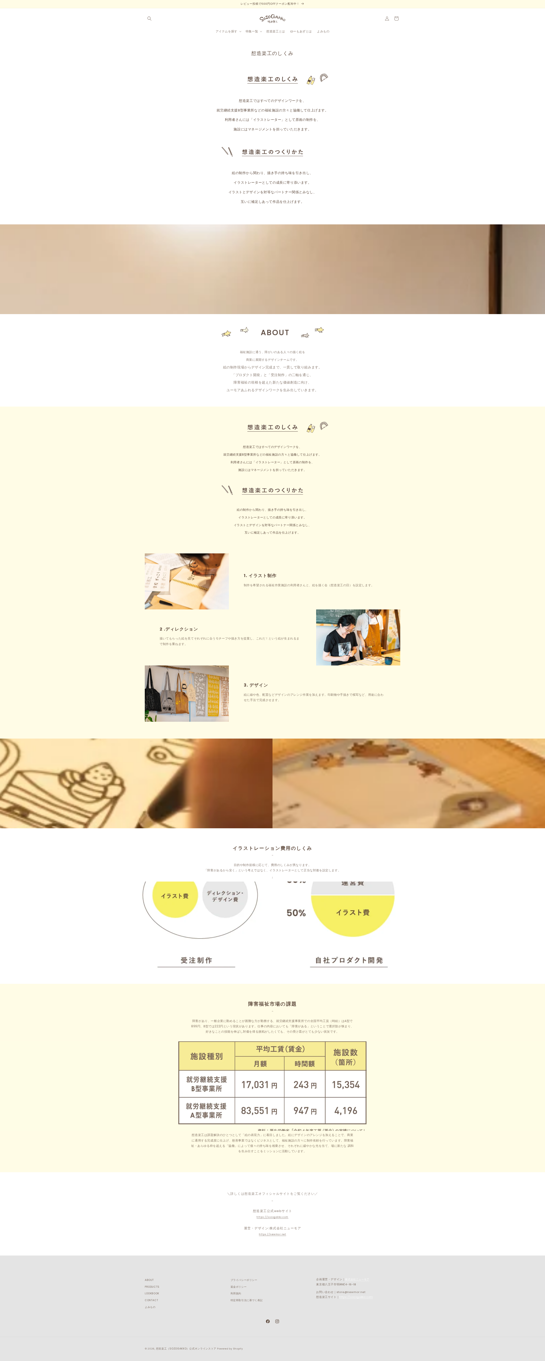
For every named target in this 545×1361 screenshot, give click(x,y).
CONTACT (151, 1300)
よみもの (150, 1307)
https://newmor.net (272, 1234)
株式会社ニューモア (357, 1279)
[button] (149, 18)
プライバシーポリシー (244, 1280)
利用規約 (236, 1293)
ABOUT (149, 1280)
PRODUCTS (152, 1286)
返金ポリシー (239, 1286)
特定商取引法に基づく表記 (247, 1300)
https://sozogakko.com (272, 1217)
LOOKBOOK (152, 1293)
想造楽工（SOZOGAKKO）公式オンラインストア (186, 1348)
